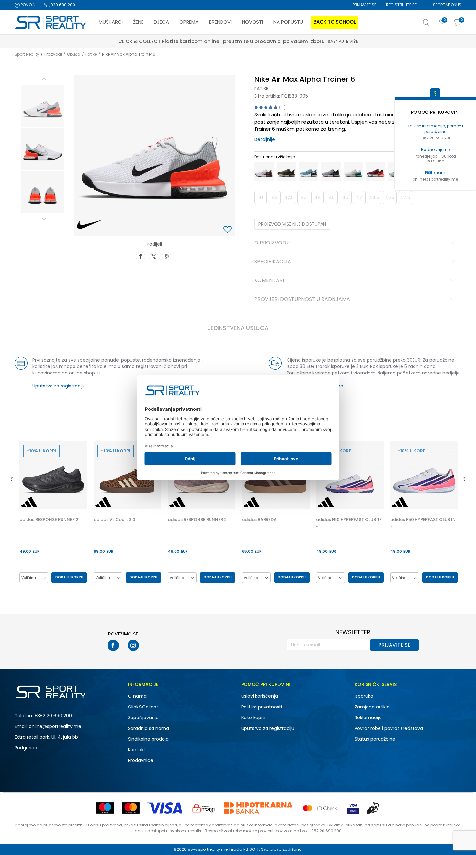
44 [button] (317, 197)
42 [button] (275, 197)
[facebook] (113, 645)
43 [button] (304, 197)
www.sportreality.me (207, 849)
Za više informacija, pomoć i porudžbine (435, 128)
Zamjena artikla (372, 707)
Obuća (73, 54)
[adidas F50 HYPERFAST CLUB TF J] (350, 475)
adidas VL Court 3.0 (114, 520)
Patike (91, 54)
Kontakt (136, 749)
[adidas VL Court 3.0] (127, 475)
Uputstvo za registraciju (58, 386)
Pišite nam (435, 172)
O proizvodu (272, 243)
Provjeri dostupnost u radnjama (302, 299)
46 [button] (345, 197)
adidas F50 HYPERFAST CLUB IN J (423, 522)
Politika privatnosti (261, 707)
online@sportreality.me (435, 179)
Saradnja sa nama (148, 728)
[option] (42, 105)
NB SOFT (251, 849)
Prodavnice (140, 760)
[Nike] (89, 225)
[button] (432, 24)
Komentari (269, 281)
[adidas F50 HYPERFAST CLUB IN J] (424, 475)
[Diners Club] (203, 808)
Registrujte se (401, 4)
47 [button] (359, 197)
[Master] (131, 808)
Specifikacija (272, 262)
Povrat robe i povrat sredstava (389, 728)
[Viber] (166, 256)
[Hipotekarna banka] (258, 808)
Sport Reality (27, 54)
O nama (137, 696)
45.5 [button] (389, 197)
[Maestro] (105, 808)
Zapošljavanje (143, 717)
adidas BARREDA (259, 520)
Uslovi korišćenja (259, 696)
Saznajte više (268, 41)
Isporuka (364, 696)
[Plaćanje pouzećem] (373, 808)
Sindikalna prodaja (148, 739)
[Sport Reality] (51, 22)
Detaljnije (264, 139)
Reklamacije (368, 717)
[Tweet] (153, 256)
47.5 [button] (405, 197)
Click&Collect (143, 707)
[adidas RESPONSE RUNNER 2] (53, 475)
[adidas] (29, 502)
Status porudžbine (375, 739)
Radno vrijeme (435, 149)
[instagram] (133, 645)
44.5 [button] (374, 197)
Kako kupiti (253, 717)
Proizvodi (53, 54)
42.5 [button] (289, 197)
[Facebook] (140, 256)
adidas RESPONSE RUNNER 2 (48, 520)
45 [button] (331, 197)
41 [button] (260, 197)
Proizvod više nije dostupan (292, 224)
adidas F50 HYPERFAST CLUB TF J (349, 522)
